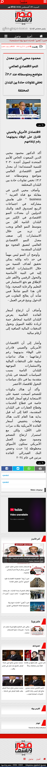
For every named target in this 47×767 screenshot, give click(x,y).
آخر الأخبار (35, 538)
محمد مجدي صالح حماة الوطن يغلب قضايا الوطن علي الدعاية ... (12, 689)
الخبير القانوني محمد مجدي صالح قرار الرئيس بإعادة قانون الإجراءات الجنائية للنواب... (34, 691)
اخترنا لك (36, 645)
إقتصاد (35, 46)
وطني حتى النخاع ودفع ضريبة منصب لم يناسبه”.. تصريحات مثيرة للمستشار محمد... (16, 630)
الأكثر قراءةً (35, 621)
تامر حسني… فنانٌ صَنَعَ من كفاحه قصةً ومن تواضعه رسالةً (34, 664)
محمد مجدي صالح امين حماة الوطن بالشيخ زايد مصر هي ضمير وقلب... (12, 666)
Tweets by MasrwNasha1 (37, 728)
